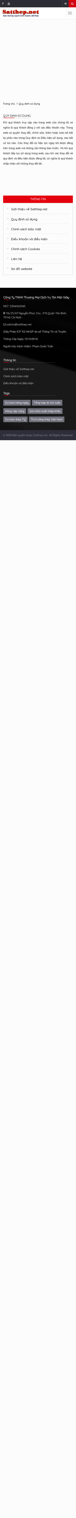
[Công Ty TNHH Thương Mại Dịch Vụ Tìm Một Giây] (20, 13)
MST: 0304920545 (14, 306)
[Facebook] (3, 3)
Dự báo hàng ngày (17, 402)
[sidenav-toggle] (70, 13)
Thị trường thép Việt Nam (47, 419)
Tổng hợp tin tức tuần (47, 402)
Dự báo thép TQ (15, 419)
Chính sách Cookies (25, 249)
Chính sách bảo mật (26, 229)
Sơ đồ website (21, 269)
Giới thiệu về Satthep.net (29, 209)
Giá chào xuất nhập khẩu (45, 411)
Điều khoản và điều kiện (29, 239)
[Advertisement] (38, 60)
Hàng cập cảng (14, 411)
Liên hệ (16, 259)
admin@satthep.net (19, 324)
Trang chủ (9, 103)
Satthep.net (40, 435)
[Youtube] (9, 3)
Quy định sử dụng (29, 103)
